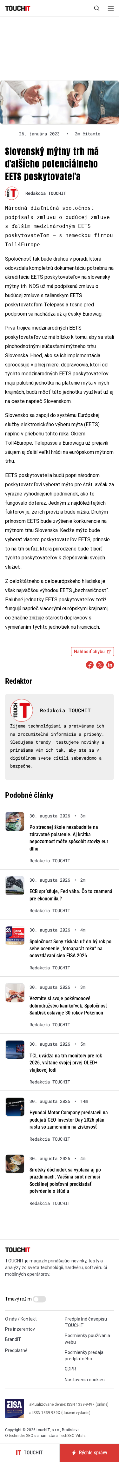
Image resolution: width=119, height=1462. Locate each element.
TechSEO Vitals (72, 1435)
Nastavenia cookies (85, 1379)
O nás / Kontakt (21, 1319)
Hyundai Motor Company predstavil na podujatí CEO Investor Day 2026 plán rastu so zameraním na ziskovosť (69, 1120)
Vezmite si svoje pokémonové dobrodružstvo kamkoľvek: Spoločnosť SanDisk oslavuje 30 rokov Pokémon (68, 1005)
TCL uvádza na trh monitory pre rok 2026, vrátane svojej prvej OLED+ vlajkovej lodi (66, 1063)
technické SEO (21, 1435)
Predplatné (16, 1350)
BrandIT (13, 1339)
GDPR (70, 1368)
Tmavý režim (19, 1298)
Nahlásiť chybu (89, 651)
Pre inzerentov (20, 1329)
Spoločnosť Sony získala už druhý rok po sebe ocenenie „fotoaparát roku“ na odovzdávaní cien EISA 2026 (70, 949)
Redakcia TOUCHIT (45, 193)
